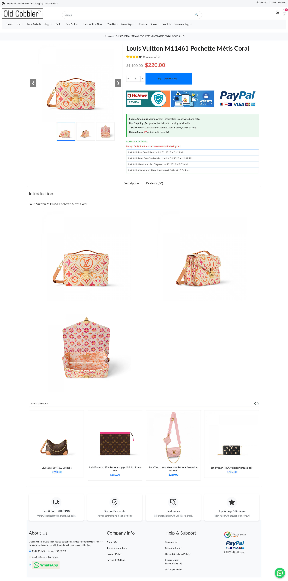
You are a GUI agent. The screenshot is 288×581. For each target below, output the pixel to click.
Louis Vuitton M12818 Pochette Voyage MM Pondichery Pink (115, 469)
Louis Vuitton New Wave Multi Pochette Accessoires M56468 (173, 469)
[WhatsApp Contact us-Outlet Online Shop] (280, 573)
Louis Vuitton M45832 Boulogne (57, 468)
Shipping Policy (173, 548)
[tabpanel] (56, 445)
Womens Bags (182, 24)
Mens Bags (126, 24)
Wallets (167, 24)
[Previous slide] (255, 403)
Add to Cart (170, 78)
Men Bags (112, 24)
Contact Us (282, 2)
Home (9, 24)
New (20, 24)
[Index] (277, 12)
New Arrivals (34, 24)
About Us (112, 542)
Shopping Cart (261, 2)
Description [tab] (131, 183)
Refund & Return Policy (177, 554)
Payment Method (116, 560)
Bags (47, 24)
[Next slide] (258, 403)
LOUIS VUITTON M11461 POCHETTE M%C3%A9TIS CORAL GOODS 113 (149, 36)
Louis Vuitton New (92, 24)
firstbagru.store (173, 569)
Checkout (272, 2)
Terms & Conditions (117, 548)
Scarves (143, 24)
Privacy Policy (114, 554)
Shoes (154, 24)
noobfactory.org (173, 563)
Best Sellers (72, 24)
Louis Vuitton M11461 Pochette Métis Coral (58, 204)
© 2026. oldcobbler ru (234, 552)
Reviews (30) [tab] (154, 183)
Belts (58, 24)
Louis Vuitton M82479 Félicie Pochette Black (231, 468)
